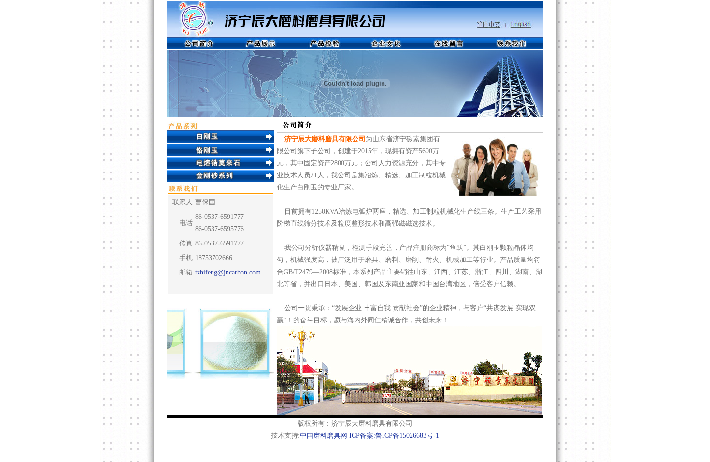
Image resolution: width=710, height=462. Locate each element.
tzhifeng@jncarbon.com (228, 272)
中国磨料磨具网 (323, 435)
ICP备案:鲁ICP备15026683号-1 (394, 435)
